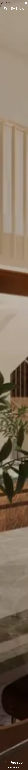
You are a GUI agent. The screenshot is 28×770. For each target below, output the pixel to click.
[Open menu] (26, 3)
